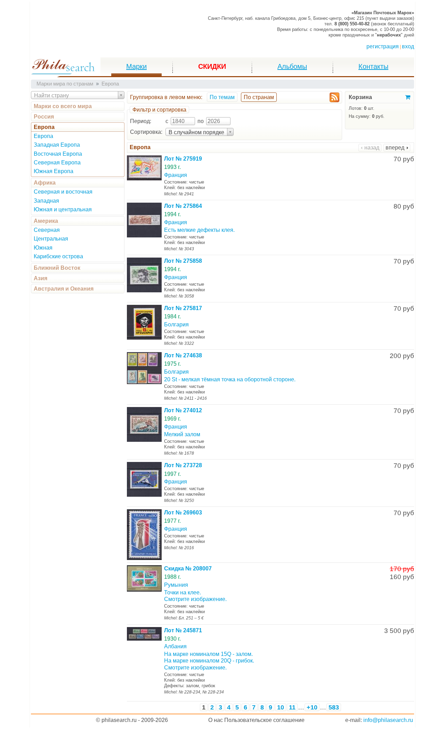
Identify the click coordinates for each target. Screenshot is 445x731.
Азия (40, 278)
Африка (45, 183)
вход (408, 46)
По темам (222, 97)
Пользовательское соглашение (264, 720)
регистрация (382, 46)
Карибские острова (58, 256)
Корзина (360, 97)
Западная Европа (57, 145)
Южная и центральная (63, 209)
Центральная (51, 239)
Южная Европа (53, 171)
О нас (215, 720)
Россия (44, 117)
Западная (46, 201)
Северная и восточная (63, 192)
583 (334, 707)
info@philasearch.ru (388, 720)
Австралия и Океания (64, 289)
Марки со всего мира (63, 106)
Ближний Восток (57, 268)
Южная (43, 248)
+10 (312, 707)
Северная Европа (57, 162)
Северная (47, 230)
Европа (44, 127)
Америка (46, 221)
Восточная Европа (58, 154)
